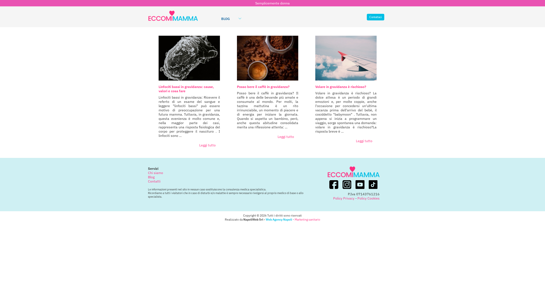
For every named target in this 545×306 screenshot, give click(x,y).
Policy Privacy (343, 198)
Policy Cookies (368, 198)
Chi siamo (155, 173)
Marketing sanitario (307, 219)
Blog (225, 19)
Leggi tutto (207, 145)
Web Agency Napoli (279, 219)
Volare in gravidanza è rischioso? (340, 87)
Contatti (154, 181)
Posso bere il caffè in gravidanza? (263, 87)
